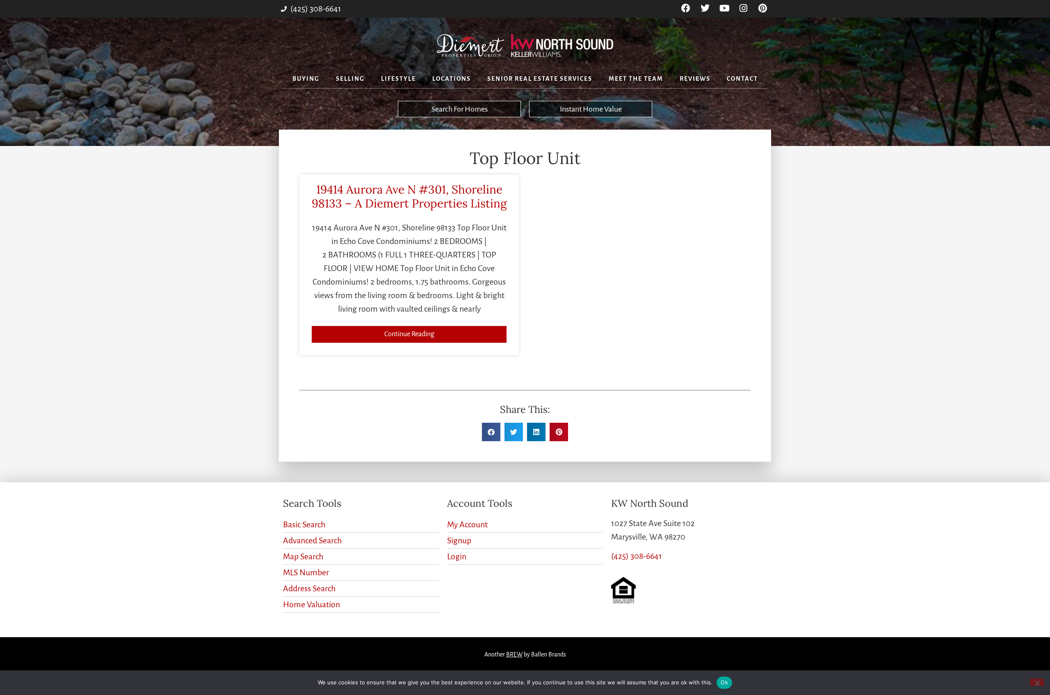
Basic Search (304, 524)
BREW (514, 654)
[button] (491, 432)
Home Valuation (311, 604)
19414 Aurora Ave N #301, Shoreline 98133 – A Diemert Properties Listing (409, 196)
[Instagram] (743, 8)
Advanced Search (312, 540)
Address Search (309, 588)
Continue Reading (409, 334)
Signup (459, 540)
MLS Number (306, 572)
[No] (1037, 682)
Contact (742, 78)
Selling (350, 78)
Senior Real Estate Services (539, 78)
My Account (467, 524)
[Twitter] (705, 8)
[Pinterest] (762, 8)
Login (456, 556)
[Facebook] (686, 8)
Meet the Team (636, 78)
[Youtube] (724, 8)
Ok (724, 682)
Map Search (303, 556)
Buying (306, 78)
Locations (451, 78)
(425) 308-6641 (636, 556)
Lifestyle (398, 78)
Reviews (695, 78)
